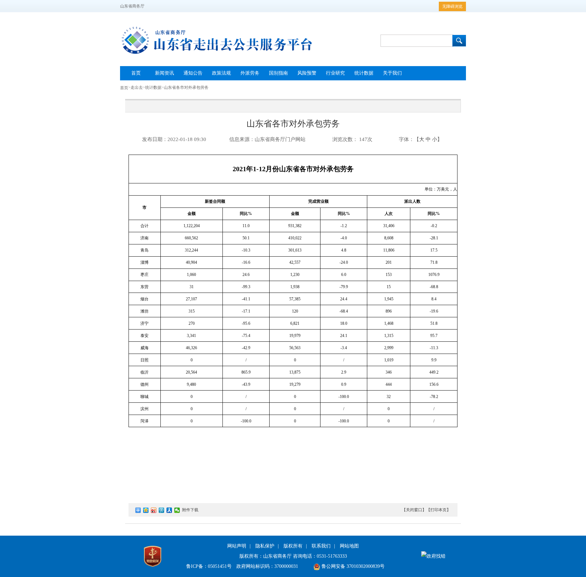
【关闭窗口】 (414, 510)
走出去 (137, 87)
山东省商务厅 (132, 6)
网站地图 (349, 546)
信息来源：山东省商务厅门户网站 (267, 139)
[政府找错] (433, 556)
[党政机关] (152, 568)
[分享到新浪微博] (154, 510)
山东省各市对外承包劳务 (186, 87)
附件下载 (190, 510)
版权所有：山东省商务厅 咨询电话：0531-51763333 (293, 556)
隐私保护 (264, 546)
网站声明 (236, 546)
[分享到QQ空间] (146, 510)
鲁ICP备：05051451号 (209, 566)
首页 (124, 87)
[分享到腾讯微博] (161, 510)
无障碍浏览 (452, 6)
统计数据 (153, 87)
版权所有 (293, 546)
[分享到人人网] (169, 510)
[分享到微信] (177, 510)
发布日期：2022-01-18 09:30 (174, 139)
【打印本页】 (438, 510)
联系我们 (321, 546)
